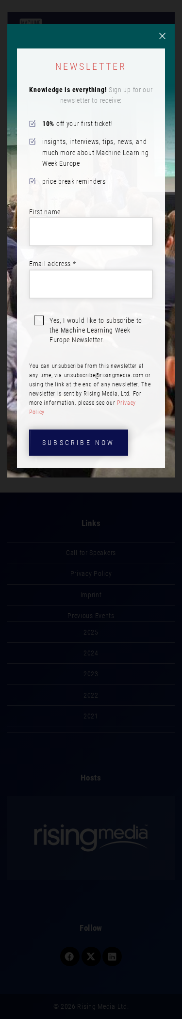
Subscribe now (78, 442)
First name (45, 212)
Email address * (52, 264)
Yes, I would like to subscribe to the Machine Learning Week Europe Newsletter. (96, 330)
